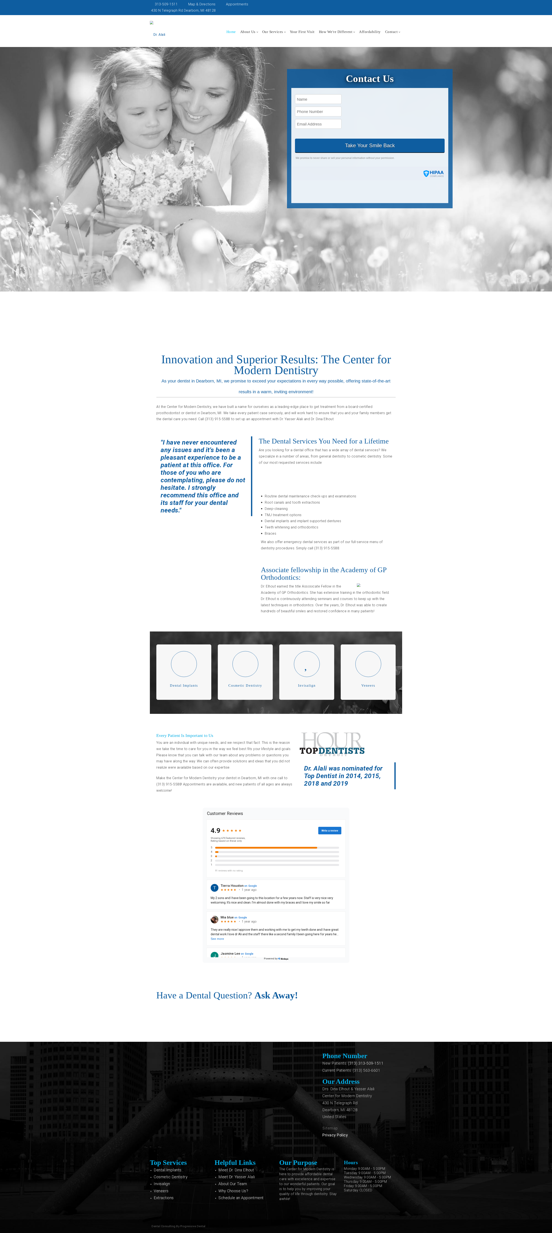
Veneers (161, 1191)
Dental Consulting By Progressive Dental (178, 1226)
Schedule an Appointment (241, 1197)
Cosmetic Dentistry (171, 1177)
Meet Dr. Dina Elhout (236, 1170)
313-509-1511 (166, 4)
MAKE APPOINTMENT (275, 330)
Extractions (164, 1197)
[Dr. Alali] (157, 30)
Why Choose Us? (233, 1191)
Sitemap (330, 1128)
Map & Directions (201, 4)
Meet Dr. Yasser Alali (236, 1177)
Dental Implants (168, 1170)
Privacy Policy (335, 1135)
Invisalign (162, 1183)
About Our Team (232, 1183)
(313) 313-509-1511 (365, 1063)
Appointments (236, 4)
